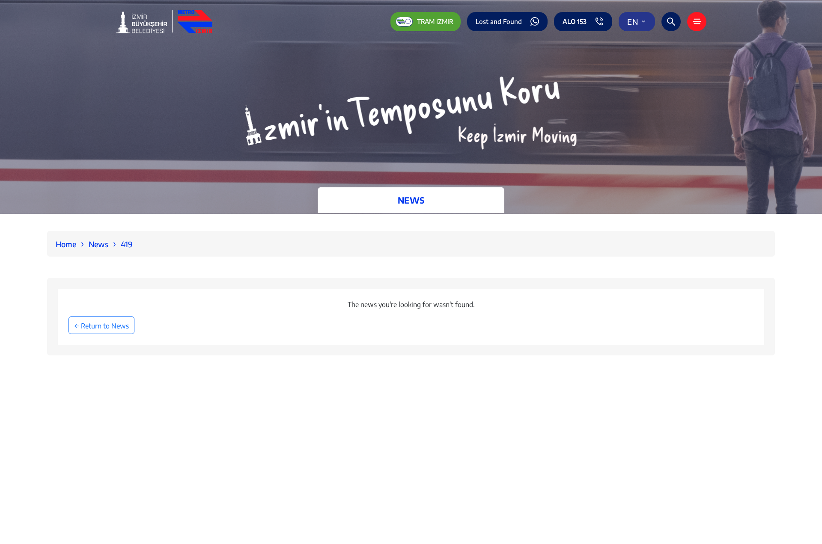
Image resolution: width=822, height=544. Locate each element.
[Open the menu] (696, 21)
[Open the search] (671, 21)
